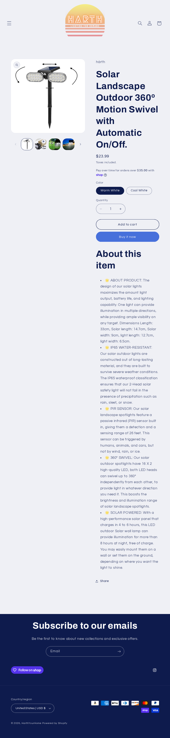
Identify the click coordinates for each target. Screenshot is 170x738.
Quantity (102, 200)
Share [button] (104, 581)
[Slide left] (15, 144)
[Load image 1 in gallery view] (27, 144)
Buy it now (127, 236)
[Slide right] (80, 144)
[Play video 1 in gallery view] (41, 144)
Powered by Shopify (54, 723)
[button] (9, 23)
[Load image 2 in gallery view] (54, 144)
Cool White (139, 190)
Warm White (110, 190)
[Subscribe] (119, 651)
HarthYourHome (31, 723)
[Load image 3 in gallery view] (68, 144)
